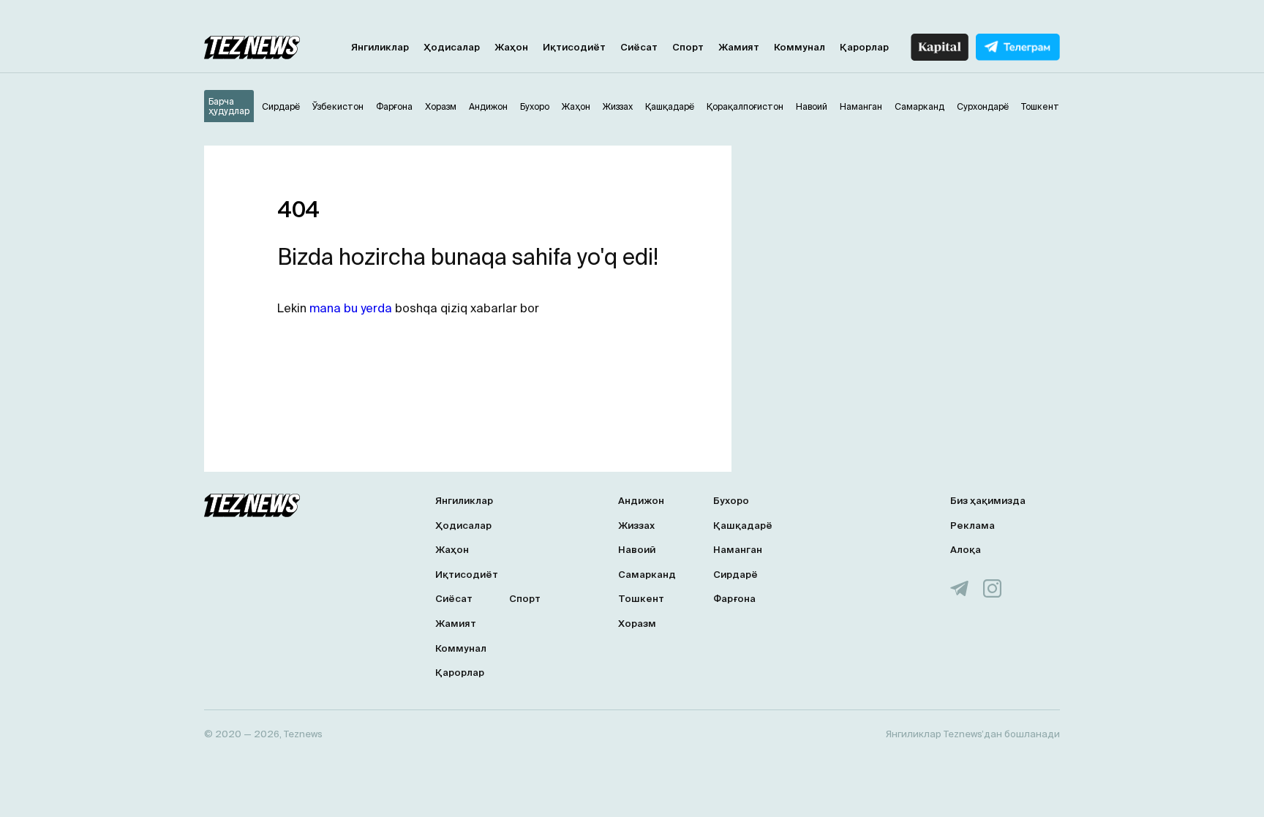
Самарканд (647, 574)
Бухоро (731, 500)
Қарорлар (864, 47)
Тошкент (641, 598)
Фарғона (734, 598)
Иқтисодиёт (574, 47)
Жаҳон (511, 47)
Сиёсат (639, 47)
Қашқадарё (742, 525)
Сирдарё (735, 574)
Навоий (636, 549)
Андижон (641, 500)
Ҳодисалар (452, 47)
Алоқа (965, 549)
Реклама (972, 525)
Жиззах (636, 525)
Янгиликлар (380, 47)
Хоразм (637, 623)
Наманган (737, 549)
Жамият (738, 47)
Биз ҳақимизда (988, 500)
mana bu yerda (350, 308)
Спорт (688, 47)
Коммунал (799, 47)
